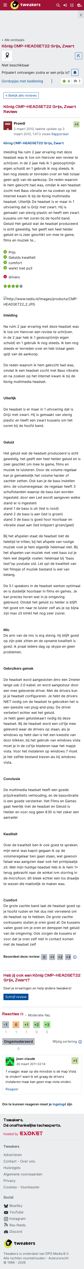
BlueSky (15, 1205)
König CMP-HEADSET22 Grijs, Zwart (38, 46)
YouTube (16, 1212)
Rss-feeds (17, 1225)
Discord (15, 1231)
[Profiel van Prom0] (7, 125)
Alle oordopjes (14, 40)
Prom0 (19, 123)
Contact (10, 1161)
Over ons (27, 1161)
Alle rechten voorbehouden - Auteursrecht (35, 1258)
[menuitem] (58, 5)
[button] (5, 5)
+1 (77, 124)
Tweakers (10, 1254)
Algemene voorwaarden (22, 1174)
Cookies (10, 1187)
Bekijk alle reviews (22, 95)
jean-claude (25, 1059)
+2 (60, 957)
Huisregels (11, 1168)
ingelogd (59, 1104)
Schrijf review (15, 997)
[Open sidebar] (81, 14)
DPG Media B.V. (57, 1254)
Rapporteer (60, 134)
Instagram (17, 1218)
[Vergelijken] (78, 55)
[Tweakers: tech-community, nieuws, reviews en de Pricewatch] (25, 5)
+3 (68, 957)
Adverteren (12, 1155)
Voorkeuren (29, 1187)
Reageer (12, 1089)
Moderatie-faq (39, 1015)
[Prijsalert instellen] (75, 72)
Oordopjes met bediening (22, 81)
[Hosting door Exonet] (23, 1134)
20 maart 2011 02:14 (30, 1064)
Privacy (9, 1180)
